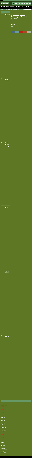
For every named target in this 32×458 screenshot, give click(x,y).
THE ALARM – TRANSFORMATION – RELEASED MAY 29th (7, 336)
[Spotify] (31, 0)
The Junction (5, 449)
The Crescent (3, 411)
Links (4, 0)
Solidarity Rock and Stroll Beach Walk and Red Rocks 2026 (7, 14)
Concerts (7, 6)
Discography (18, 6)
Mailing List (27, 6)
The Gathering (12, 6)
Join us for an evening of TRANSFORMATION (7, 207)
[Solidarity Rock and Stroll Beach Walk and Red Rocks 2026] (2, 45)
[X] (29, 0)
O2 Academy (4, 421)
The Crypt (6, 405)
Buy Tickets (2, 406)
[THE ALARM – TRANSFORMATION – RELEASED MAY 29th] (2, 366)
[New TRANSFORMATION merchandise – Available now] (2, 109)
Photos (2, 0)
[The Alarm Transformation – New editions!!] (2, 302)
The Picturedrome (6, 408)
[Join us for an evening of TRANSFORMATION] (2, 237)
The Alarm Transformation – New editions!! (7, 272)
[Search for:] (27, 9)
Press (13, 0)
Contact (23, 6)
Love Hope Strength (8, 0)
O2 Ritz (5, 430)
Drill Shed (4, 424)
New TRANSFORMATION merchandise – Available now (7, 79)
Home (1, 6)
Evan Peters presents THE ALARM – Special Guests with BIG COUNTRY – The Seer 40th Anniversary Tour (7, 144)
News (4, 6)
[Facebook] (28, 0)
